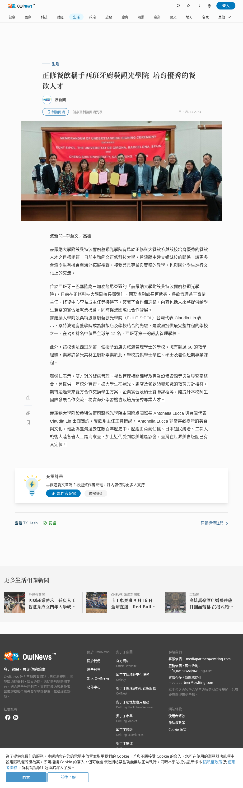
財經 (60, 17)
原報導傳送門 (212, 523)
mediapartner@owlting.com (208, 659)
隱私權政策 (176, 722)
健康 (12, 17)
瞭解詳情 (96, 493)
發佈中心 (93, 687)
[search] (178, 5)
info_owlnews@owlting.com (190, 670)
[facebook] (8, 718)
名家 (205, 17)
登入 (226, 5)
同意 (26, 777)
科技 (44, 17)
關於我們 (93, 660)
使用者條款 (176, 715)
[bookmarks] (199, 5)
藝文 (173, 17)
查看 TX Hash (26, 523)
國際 (28, 17)
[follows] (188, 5)
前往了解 (68, 777)
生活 (76, 17)
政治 (92, 17)
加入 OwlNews (98, 678)
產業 (157, 17)
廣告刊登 (93, 669)
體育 (125, 17)
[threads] (16, 717)
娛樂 (141, 17)
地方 (189, 17)
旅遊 (108, 17)
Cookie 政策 (177, 729)
